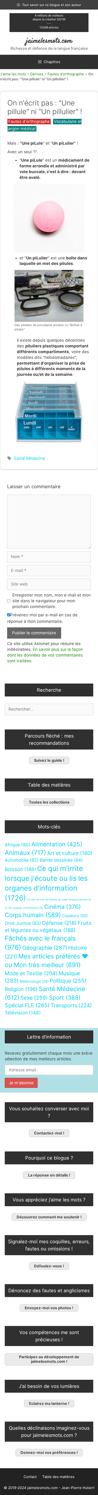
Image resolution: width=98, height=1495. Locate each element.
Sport (65, 997)
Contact (30, 1476)
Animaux (25, 852)
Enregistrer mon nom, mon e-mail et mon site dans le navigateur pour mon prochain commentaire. (51, 601)
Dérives (36, 74)
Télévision (23, 1012)
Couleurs (75, 915)
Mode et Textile (31, 973)
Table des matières (58, 1476)
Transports (71, 1005)
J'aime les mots (13, 74)
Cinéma (62, 906)
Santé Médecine (29, 458)
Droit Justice (23, 922)
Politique (68, 980)
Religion (21, 989)
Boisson (20, 869)
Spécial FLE (27, 1005)
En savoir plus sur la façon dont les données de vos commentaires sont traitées (45, 655)
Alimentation (56, 844)
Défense (59, 923)
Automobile (22, 860)
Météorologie (34, 981)
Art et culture (69, 853)
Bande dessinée (61, 860)
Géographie (44, 947)
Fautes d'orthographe (66, 74)
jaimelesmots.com (49, 41)
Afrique (17, 844)
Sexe (34, 997)
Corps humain (33, 915)
